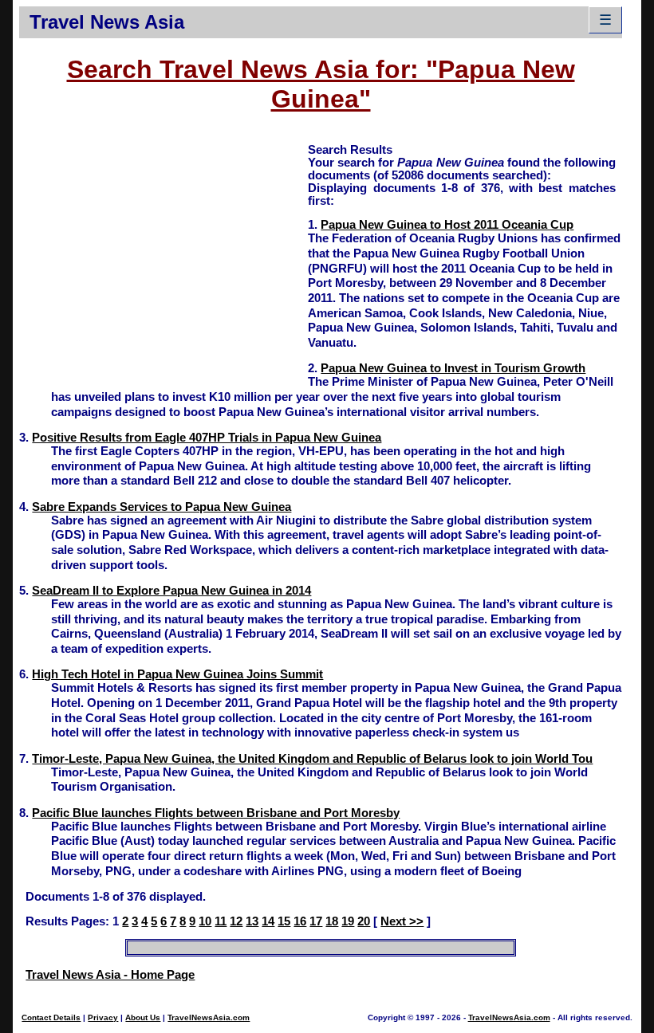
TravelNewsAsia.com (208, 1017)
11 (221, 921)
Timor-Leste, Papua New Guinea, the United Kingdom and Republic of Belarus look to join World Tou (312, 758)
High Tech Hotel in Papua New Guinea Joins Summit (177, 674)
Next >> (402, 921)
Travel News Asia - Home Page (110, 974)
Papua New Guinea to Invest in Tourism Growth (453, 368)
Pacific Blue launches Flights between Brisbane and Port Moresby (216, 813)
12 (236, 921)
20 (363, 921)
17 (315, 921)
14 (268, 921)
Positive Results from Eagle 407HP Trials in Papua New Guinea (206, 437)
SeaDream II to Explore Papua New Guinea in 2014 (171, 590)
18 (331, 921)
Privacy (103, 1017)
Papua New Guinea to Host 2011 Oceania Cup (447, 224)
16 (300, 921)
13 (252, 921)
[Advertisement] (163, 253)
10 (205, 921)
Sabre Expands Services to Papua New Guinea (161, 507)
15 (284, 921)
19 (347, 921)
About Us (142, 1017)
